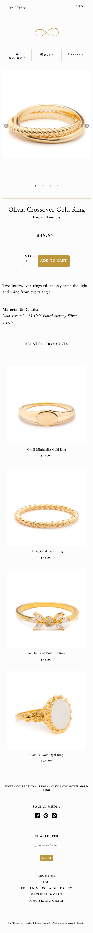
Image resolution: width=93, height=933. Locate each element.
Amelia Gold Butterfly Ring (46, 653)
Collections (26, 786)
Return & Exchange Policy (46, 888)
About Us (46, 876)
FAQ (46, 882)
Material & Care (46, 894)
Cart (48, 55)
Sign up (21, 7)
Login (10, 7)
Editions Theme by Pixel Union (48, 923)
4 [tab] (57, 185)
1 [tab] (35, 185)
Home (9, 786)
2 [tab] (42, 185)
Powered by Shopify (75, 923)
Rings (43, 786)
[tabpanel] (46, 114)
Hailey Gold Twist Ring (47, 551)
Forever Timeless (46, 217)
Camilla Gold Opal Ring (46, 755)
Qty (28, 256)
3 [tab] (50, 185)
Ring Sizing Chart (46, 901)
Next (86, 126)
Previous (6, 126)
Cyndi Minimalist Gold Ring (46, 450)
